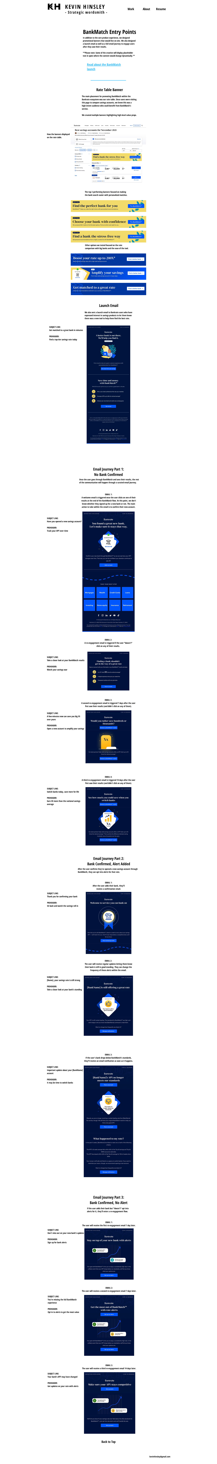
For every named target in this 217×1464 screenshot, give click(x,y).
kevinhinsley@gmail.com (159, 1456)
